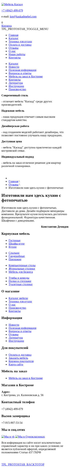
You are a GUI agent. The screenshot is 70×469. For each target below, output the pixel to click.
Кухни (13, 246)
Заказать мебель (18, 357)
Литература (16, 82)
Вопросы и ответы (20, 73)
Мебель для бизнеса (21, 271)
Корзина (6, 25)
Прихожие (15, 259)
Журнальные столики (22, 268)
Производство (17, 89)
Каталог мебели (18, 298)
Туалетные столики (20, 284)
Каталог (13, 38)
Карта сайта (16, 364)
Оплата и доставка (20, 44)
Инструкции (16, 86)
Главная (13, 35)
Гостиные (14, 240)
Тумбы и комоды (19, 277)
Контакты (15, 57)
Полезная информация (22, 70)
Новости (14, 66)
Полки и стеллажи (20, 281)
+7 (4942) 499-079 (12, 10)
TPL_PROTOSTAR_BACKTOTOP (22, 464)
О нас (12, 51)
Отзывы (13, 47)
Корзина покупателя (21, 361)
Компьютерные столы (22, 265)
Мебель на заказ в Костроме (26, 76)
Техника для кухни (20, 41)
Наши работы (17, 54)
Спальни (14, 252)
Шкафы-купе (17, 243)
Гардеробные (17, 256)
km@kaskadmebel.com (23, 16)
